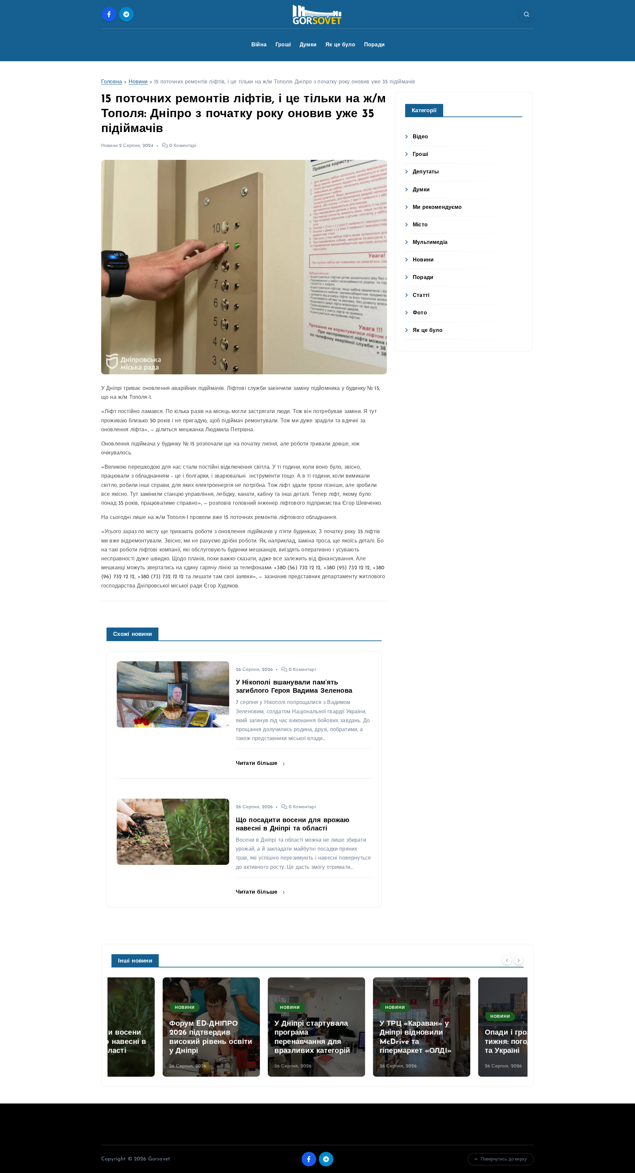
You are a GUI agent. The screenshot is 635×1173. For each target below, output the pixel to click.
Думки (308, 45)
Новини (138, 82)
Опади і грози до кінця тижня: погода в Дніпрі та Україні (475, 1042)
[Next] (519, 960)
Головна (111, 82)
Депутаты (426, 172)
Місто (420, 225)
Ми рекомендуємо (437, 207)
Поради (374, 45)
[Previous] (507, 960)
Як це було (340, 45)
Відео (420, 137)
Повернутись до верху (504, 1159)
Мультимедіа (430, 242)
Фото (420, 313)
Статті (421, 295)
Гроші (283, 45)
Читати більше (257, 763)
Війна (259, 45)
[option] (160, 1027)
